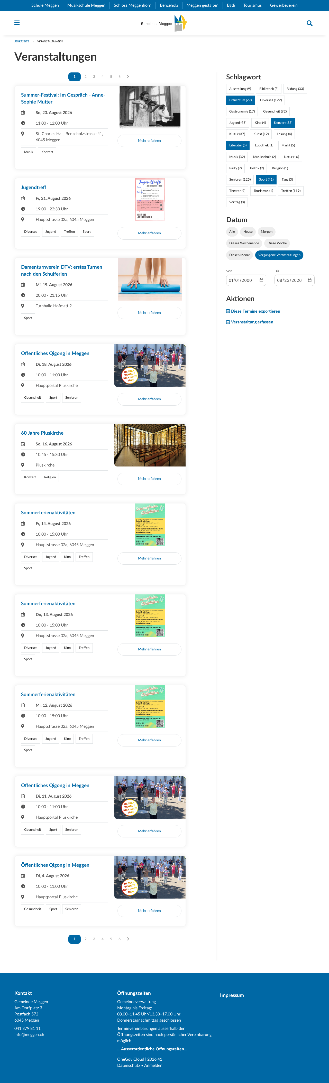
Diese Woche (277, 243)
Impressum (232, 995)
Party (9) (235, 168)
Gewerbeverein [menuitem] (286, 5)
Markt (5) (288, 145)
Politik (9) (257, 168)
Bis (277, 271)
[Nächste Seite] (128, 76)
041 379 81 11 (27, 1028)
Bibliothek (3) (268, 88)
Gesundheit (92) (275, 111)
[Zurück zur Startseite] (164, 23)
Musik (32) (237, 156)
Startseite (21, 41)
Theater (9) (237, 190)
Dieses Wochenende (244, 243)
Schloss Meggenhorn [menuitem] (135, 5)
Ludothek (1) (264, 145)
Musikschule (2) (264, 156)
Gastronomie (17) (242, 111)
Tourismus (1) (263, 190)
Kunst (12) (261, 134)
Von (229, 271)
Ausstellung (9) (240, 88)
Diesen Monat (239, 255)
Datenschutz (128, 1065)
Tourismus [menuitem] (254, 5)
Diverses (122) (271, 100)
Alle (232, 231)
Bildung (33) (295, 88)
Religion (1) (280, 168)
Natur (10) (291, 156)
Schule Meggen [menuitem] (47, 5)
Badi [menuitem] (233, 5)
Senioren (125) (240, 179)
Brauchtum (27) (240, 100)
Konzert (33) (283, 122)
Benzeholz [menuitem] (171, 5)
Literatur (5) (237, 145)
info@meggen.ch (29, 1035)
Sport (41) (266, 179)
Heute (248, 231)
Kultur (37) (237, 134)
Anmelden (153, 1065)
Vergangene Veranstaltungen (279, 255)
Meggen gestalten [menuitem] (205, 5)
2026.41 (154, 1059)
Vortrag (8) (237, 202)
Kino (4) (260, 122)
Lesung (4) (284, 134)
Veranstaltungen (50, 41)
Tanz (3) (287, 179)
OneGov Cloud (130, 1059)
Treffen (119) (290, 190)
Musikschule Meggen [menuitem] (88, 5)
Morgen (266, 231)
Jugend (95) (237, 122)
